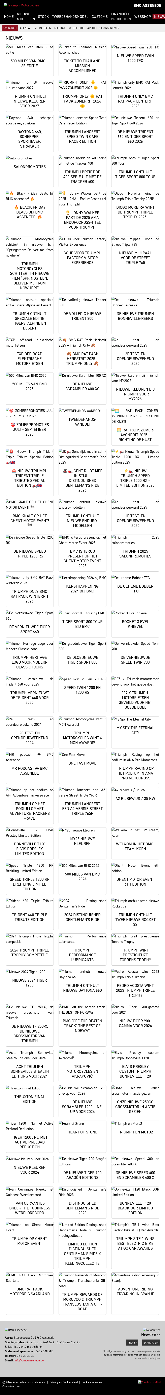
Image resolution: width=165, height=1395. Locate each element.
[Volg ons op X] (8, 1365)
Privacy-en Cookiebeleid (64, 1382)
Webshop (142, 16)
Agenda (25, 28)
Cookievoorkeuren (92, 1382)
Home (9, 16)
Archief (132, 1342)
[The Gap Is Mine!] (149, 1382)
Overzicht (10, 28)
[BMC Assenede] (21, 5)
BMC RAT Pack (42, 28)
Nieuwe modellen (26, 17)
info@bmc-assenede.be (29, 1360)
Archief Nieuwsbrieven (103, 28)
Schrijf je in (151, 1342)
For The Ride (76, 28)
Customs (100, 16)
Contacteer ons (11, 1386)
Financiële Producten (121, 17)
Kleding (59, 28)
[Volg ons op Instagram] (7, 1365)
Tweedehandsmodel (70, 16)
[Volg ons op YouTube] (10, 1365)
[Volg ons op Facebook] (5, 1365)
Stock (43, 16)
